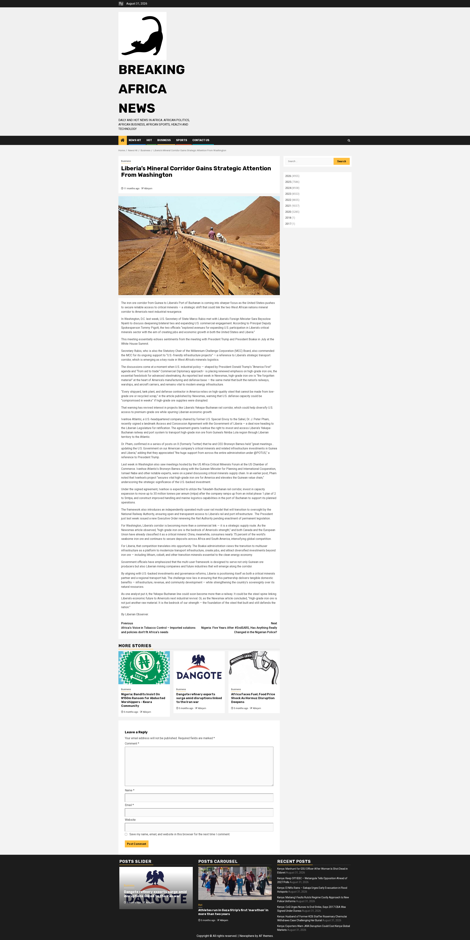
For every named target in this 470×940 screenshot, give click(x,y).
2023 (288, 193)
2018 (288, 217)
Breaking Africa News (151, 89)
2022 (288, 200)
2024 (288, 188)
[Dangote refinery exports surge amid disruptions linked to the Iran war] (199, 667)
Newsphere (246, 936)
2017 (288, 223)
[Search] (349, 140)
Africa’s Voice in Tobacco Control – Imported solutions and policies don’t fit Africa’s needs (158, 628)
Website (130, 819)
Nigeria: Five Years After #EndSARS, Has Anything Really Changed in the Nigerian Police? (239, 628)
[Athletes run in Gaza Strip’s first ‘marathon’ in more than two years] (235, 883)
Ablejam (148, 188)
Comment (132, 743)
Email (129, 805)
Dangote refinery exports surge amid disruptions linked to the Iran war (199, 698)
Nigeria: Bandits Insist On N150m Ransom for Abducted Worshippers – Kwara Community (143, 700)
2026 (288, 176)
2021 (288, 205)
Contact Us (200, 140)
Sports (181, 140)
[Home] (123, 140)
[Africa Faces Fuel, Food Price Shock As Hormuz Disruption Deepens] (254, 667)
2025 (288, 182)
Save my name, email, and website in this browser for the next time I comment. (179, 834)
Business (164, 140)
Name (129, 790)
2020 (288, 212)
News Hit (135, 140)
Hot (149, 140)
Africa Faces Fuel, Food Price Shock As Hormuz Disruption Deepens (253, 698)
